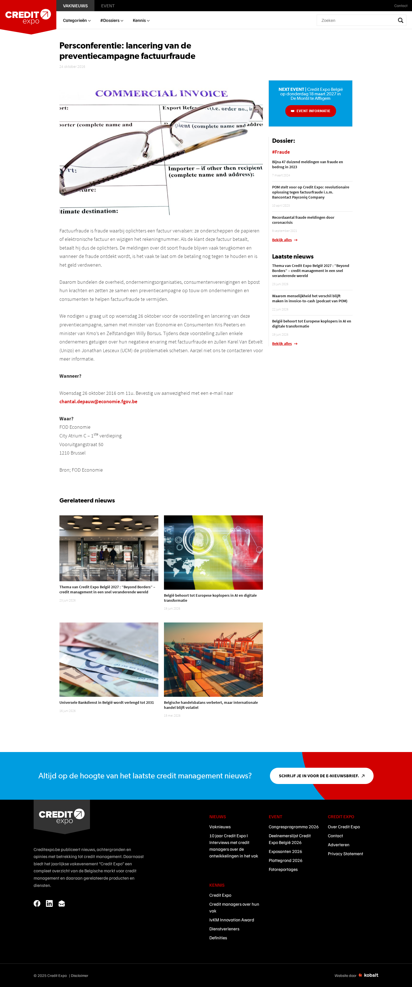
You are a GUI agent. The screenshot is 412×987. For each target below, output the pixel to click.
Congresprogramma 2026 (294, 826)
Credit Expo (220, 895)
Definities (218, 937)
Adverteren (338, 844)
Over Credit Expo (344, 826)
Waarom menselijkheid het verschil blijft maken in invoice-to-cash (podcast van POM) (310, 298)
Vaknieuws (220, 826)
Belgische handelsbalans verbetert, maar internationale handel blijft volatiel (211, 705)
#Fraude (281, 152)
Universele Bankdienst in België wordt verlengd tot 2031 (106, 702)
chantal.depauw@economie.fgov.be (98, 401)
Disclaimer (79, 975)
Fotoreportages (283, 869)
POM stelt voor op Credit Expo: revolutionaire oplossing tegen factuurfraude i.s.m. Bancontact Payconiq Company (310, 192)
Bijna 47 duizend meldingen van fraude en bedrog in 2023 (307, 164)
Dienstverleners (224, 928)
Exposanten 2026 (285, 851)
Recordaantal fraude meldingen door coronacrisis (303, 220)
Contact (335, 835)
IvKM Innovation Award (231, 920)
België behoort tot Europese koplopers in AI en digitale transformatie (210, 598)
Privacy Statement (345, 853)
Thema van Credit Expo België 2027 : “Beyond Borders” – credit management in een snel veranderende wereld (107, 589)
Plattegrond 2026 (285, 860)
